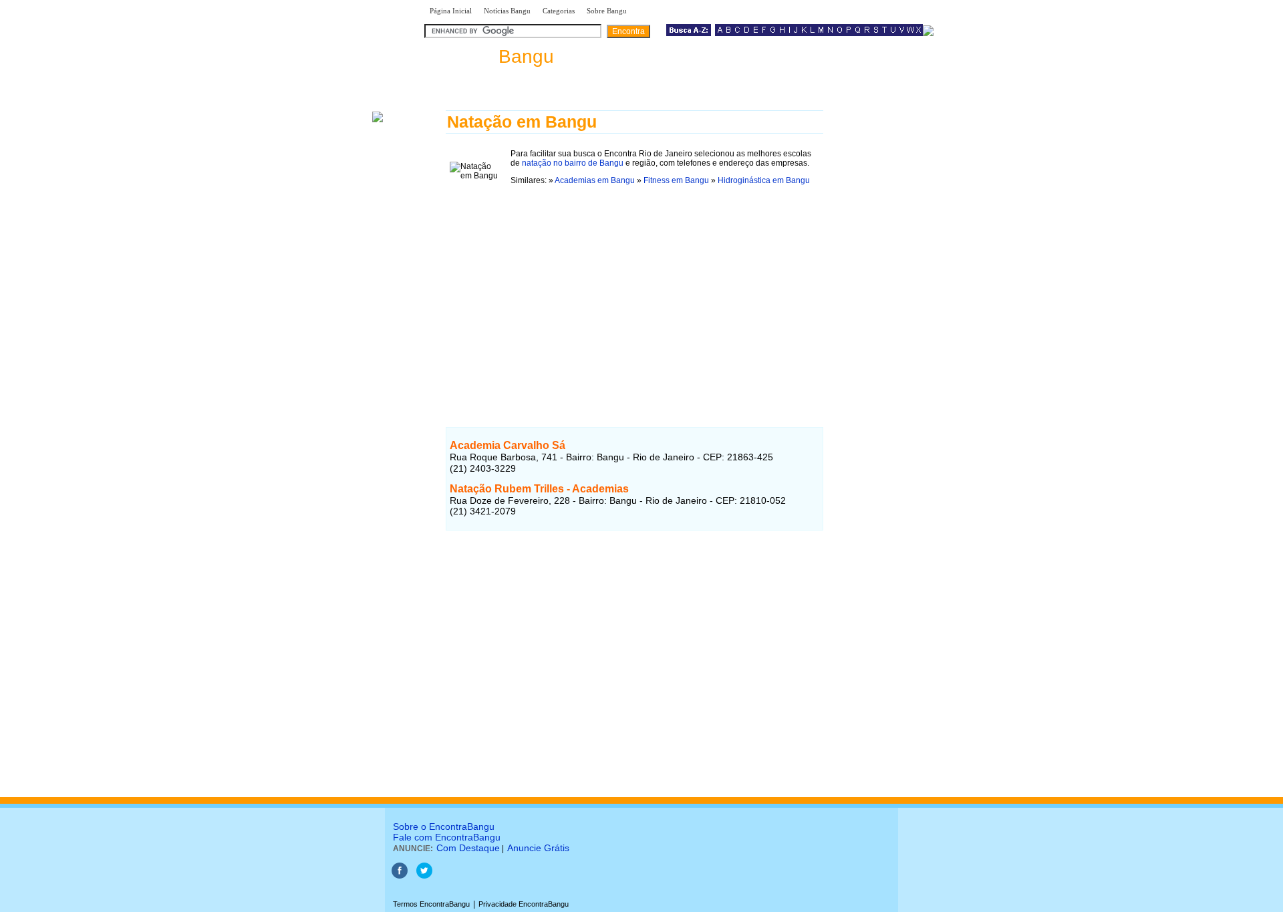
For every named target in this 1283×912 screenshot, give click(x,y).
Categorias (559, 11)
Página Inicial (451, 11)
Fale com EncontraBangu (447, 837)
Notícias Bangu (507, 11)
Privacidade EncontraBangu (523, 904)
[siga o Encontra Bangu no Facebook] (400, 876)
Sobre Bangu (607, 11)
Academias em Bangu (595, 180)
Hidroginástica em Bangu (764, 180)
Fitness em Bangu (676, 180)
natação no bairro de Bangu (572, 163)
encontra (489, 56)
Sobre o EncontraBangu (443, 826)
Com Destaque (468, 848)
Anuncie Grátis (538, 848)
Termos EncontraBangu (431, 904)
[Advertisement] (634, 290)
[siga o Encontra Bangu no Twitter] (424, 876)
